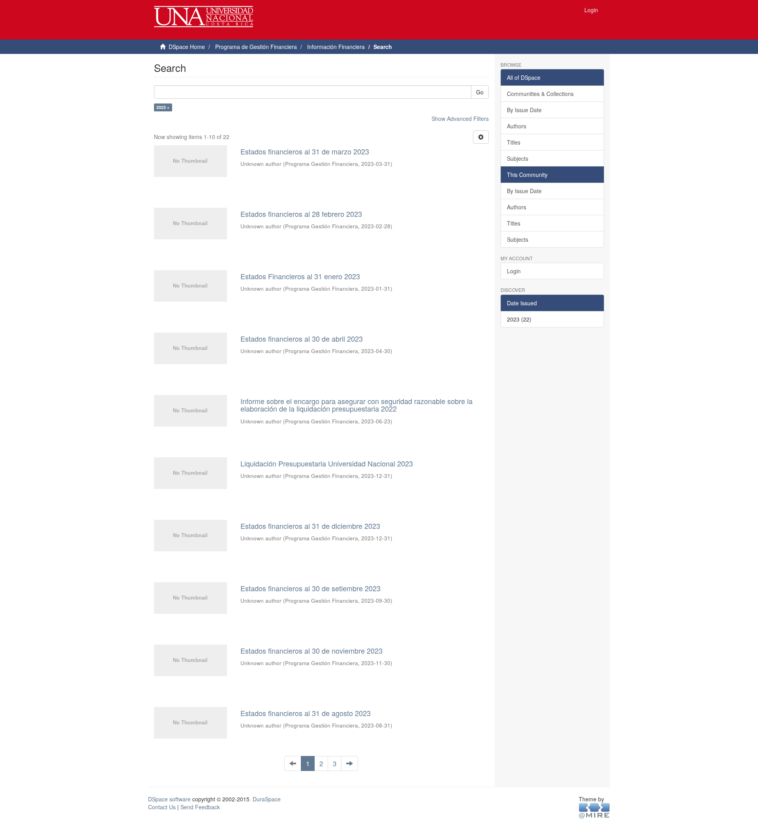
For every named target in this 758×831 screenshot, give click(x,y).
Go (480, 92)
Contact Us (162, 807)
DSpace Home (187, 47)
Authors (516, 126)
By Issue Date (524, 110)
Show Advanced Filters (460, 118)
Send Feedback (200, 807)
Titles (513, 142)
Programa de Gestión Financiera (256, 47)
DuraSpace (267, 799)
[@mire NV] (594, 810)
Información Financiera (336, 47)
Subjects (517, 158)
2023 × (162, 107)
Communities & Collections (540, 94)
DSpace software (169, 799)
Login (514, 271)
